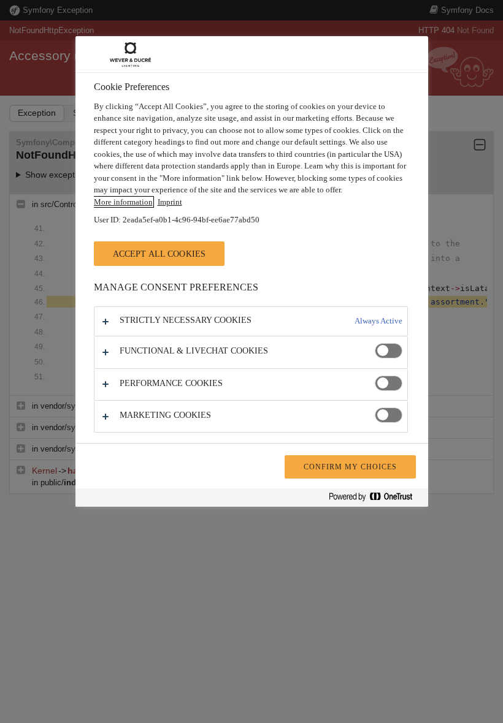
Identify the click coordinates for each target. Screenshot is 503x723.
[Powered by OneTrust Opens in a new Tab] (375, 499)
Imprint (170, 201)
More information (123, 201)
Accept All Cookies (159, 254)
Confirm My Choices (350, 467)
